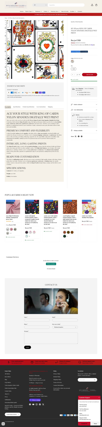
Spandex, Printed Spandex (77, 21)
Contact (80, 11)
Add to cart (89, 74)
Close (95, 423)
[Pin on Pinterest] (81, 136)
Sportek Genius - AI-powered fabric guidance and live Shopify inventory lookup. (14, 407)
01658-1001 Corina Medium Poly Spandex (88, 216)
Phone (25, 324)
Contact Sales (8, 391)
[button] (96, 5)
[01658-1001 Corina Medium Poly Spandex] (89, 207)
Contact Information (58, 385)
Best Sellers (8, 376)
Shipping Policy (57, 379)
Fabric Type (28, 11)
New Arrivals (64, 11)
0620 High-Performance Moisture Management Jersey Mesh (12, 217)
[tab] (8, 106)
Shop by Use (54, 11)
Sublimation (8, 399)
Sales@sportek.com (84, 415)
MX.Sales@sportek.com (35, 391)
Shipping (73, 42)
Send (27, 347)
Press (6, 396)
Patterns (37, 11)
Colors (45, 11)
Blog (6, 379)
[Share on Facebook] (78, 136)
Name (25, 317)
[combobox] (58, 5)
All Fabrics (7, 374)
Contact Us (84, 423)
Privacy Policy (56, 374)
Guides (72, 11)
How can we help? (56, 324)
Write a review (51, 264)
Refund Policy (56, 376)
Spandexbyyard (11, 421)
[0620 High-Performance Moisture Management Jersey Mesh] (13, 207)
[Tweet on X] (75, 136)
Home (21, 11)
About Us (7, 394)
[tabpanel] (34, 146)
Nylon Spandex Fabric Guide (12, 385)
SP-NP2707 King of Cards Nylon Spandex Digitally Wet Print (16, 18)
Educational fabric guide (11, 402)
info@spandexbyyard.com (36, 385)
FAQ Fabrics (8, 382)
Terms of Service (57, 382)
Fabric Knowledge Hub (10, 388)
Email (53, 317)
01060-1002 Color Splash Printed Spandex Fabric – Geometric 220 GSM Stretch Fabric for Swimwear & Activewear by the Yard (50, 220)
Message (26, 331)
